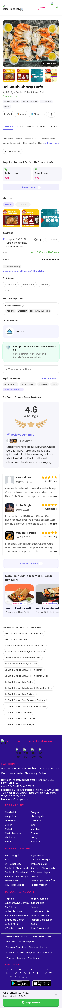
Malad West (11, 880)
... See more (52, 143)
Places (43, 947)
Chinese (44, 284)
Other (42, 773)
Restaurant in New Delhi (16, 639)
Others (23, 977)
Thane (34, 833)
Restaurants (9, 768)
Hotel (20, 773)
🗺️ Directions (37, 114)
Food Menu (23, 204)
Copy (40, 239)
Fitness (54, 768)
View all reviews (28, 563)
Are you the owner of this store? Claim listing (24, 271)
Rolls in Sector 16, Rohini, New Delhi (21, 663)
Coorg (34, 837)
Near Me (10, 941)
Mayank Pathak (26, 533)
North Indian (11, 284)
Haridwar (35, 841)
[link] (17, 174)
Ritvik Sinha (23, 477)
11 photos (51, 63)
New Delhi (10, 812)
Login (42, 7)
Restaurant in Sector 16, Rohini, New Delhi (24, 633)
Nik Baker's (10, 907)
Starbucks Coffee (15, 919)
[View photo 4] (37, 75)
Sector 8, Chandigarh (17, 868)
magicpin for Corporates (39, 952)
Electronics (8, 773)
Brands (20, 952)
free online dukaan (38, 741)
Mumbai (35, 829)
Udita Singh (23, 505)
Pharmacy (31, 773)
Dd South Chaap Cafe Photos (19, 682)
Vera (8, 958)
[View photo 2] (9, 75)
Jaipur (8, 824)
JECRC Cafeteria (40, 915)
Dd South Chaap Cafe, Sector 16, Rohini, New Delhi (28, 688)
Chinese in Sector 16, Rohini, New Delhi (23, 657)
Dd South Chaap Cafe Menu (18, 712)
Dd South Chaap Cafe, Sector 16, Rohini (23, 669)
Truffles (9, 898)
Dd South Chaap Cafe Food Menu (21, 718)
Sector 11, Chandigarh (16, 872)
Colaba (34, 876)
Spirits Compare (26, 941)
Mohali (8, 829)
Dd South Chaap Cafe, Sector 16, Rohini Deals (26, 676)
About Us (26, 936)
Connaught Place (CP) (43, 880)
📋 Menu (21, 114)
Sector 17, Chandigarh (43, 868)
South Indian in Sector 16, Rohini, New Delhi (25, 651)
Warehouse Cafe (40, 911)
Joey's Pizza (11, 923)
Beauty (22, 768)
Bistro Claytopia (39, 898)
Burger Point (37, 903)
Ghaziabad (11, 820)
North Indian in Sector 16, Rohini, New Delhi (25, 645)
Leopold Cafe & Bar (41, 919)
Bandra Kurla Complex (17, 876)
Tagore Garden (39, 884)
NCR (33, 824)
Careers (20, 958)
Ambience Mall (39, 863)
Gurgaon (35, 812)
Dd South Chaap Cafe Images (19, 724)
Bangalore (10, 816)
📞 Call (8, 114)
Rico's (34, 923)
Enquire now (32, 1002)
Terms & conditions (19, 369)
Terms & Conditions (16, 947)
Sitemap (33, 947)
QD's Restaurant (14, 928)
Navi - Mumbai (13, 833)
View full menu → (50, 378)
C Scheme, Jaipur (40, 872)
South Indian (28, 284)
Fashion (32, 768)
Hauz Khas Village (14, 884)
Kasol (8, 841)
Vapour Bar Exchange (17, 915)
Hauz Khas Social (40, 928)
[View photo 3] (23, 75)
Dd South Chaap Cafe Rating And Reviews (25, 706)
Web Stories (34, 958)
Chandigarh (37, 816)
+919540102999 (50, 259)
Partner (10, 952)
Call (55, 994)
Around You (39, 936)
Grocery (44, 768)
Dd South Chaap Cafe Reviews (19, 694)
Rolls (7, 290)
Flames (34, 907)
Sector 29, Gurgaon (41, 859)
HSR (7, 859)
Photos (8, 204)
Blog (50, 936)
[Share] (51, 114)
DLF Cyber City (13, 863)
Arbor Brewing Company (18, 903)
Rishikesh (10, 837)
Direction (54, 239)
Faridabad (36, 820)
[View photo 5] (51, 75)
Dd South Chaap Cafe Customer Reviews (25, 700)
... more (52, 496)
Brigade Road (38, 855)
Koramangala (12, 855)
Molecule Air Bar (14, 911)
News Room (12, 936)
